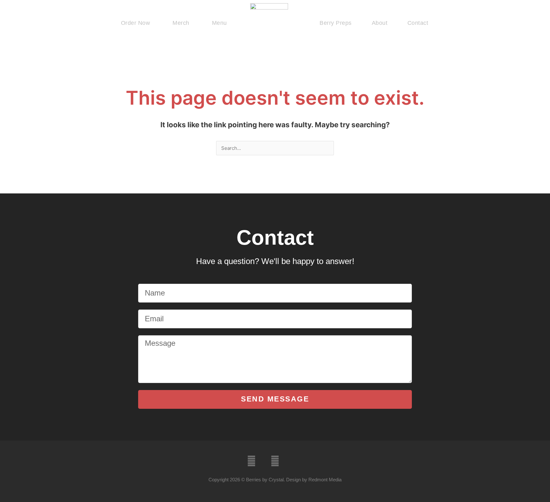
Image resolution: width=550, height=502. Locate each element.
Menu (219, 23)
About (380, 23)
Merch (181, 23)
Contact (417, 23)
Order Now (135, 23)
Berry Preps (336, 23)
